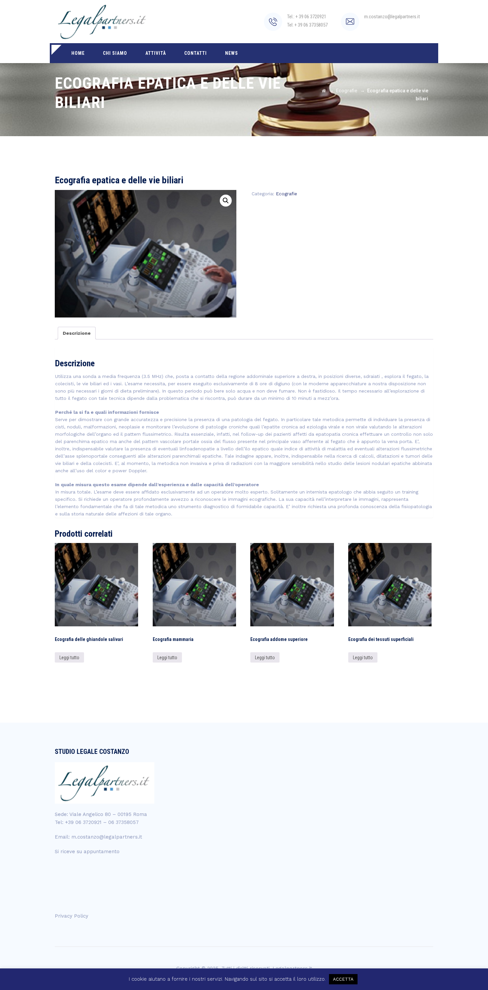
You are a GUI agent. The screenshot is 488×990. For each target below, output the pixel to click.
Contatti (195, 53)
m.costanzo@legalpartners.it (106, 837)
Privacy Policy (71, 916)
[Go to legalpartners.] (324, 90)
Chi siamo (115, 53)
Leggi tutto (69, 657)
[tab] (77, 333)
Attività (155, 53)
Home (78, 53)
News (231, 53)
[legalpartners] (103, 21)
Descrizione (77, 333)
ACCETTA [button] (343, 979)
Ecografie (286, 193)
